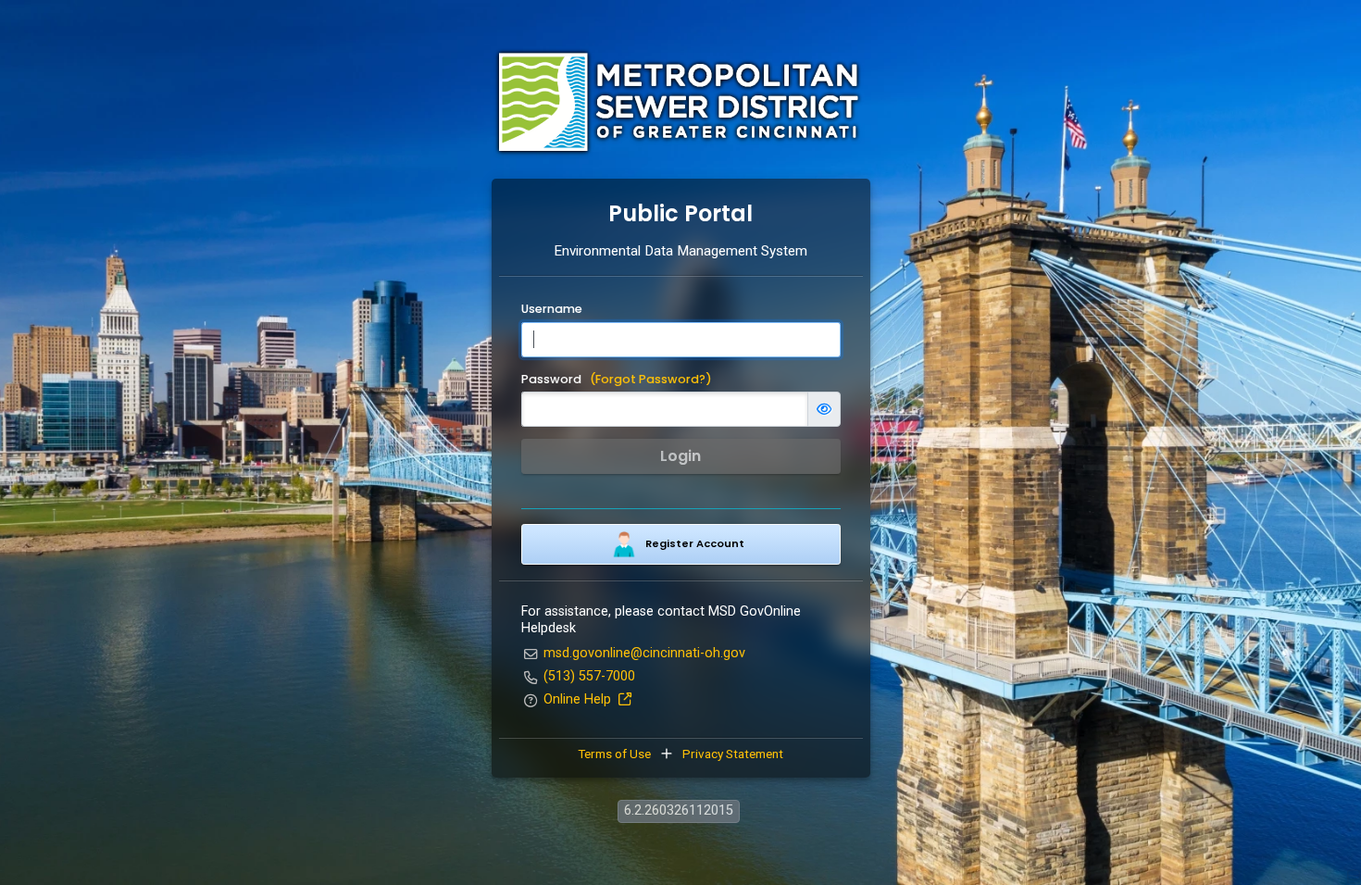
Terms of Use (616, 753)
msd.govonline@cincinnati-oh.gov (644, 653)
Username (551, 309)
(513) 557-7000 (589, 676)
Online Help (579, 699)
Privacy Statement (731, 753)
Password (616, 379)
